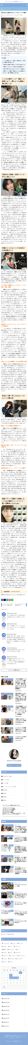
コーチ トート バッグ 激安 (9, 809)
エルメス (13, 943)
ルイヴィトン (17, 946)
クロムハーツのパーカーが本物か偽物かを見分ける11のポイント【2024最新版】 (21, 913)
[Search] (27, 5)
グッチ (18, 949)
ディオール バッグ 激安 (8, 810)
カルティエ (5, 955)
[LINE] (12, 600)
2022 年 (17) (6, 1014)
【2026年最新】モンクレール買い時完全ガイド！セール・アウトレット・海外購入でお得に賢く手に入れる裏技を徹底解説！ (21, 871)
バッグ (3, 16)
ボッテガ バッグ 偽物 (8, 812)
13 (14, 977)
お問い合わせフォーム (15, 1035)
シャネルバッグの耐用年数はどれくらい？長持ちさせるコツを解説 (20, 729)
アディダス (11, 958)
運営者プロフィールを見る (14, 765)
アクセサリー (10, 706)
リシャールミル (21, 955)
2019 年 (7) (6, 1026)
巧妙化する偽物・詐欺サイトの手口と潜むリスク (14, 64)
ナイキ (10, 946)
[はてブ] (7, 600)
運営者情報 (7, 1035)
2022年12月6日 (10, 634)
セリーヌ (4, 952)
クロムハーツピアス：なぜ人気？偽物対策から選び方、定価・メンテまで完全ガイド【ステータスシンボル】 (21, 895)
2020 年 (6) (6, 1022)
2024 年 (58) (6, 1006)
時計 (5, 790)
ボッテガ (4, 958)
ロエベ (10, 952)
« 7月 (4, 987)
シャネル (23, 594)
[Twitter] (5, 600)
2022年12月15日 (11, 613)
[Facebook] (2, 600)
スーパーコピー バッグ (8, 811)
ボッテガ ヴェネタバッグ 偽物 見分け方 (20, 922)
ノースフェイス (6, 943)
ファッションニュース (8, 679)
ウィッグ (6, 779)
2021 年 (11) (6, 1018)
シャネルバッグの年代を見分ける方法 (20, 737)
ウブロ (10, 961)
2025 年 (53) (6, 1002)
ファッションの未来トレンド (14, 1)
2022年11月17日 (11, 656)
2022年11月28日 (11, 648)
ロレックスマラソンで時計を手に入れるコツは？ (21, 904)
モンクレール (11, 949)
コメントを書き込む (14, 670)
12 (10, 977)
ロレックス (20, 943)
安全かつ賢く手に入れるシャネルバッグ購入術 (13, 68)
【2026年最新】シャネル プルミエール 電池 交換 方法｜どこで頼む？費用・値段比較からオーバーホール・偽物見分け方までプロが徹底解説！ (21, 684)
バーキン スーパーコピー (9, 808)
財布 (4, 796)
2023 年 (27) (6, 1010)
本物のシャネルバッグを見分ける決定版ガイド (13, 66)
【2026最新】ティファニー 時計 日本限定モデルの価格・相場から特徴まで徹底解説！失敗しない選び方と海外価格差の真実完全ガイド (21, 849)
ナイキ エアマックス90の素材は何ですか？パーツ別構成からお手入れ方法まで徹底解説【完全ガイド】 (21, 839)
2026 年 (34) (6, 998)
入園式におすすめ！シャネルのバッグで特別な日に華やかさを (20, 721)
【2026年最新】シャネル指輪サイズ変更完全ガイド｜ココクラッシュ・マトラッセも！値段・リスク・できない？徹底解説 (21, 710)
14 (17, 977)
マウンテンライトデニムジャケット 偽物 (21, 885)
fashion (4, 949)
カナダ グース (17, 952)
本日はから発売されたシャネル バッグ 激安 (10, 594)
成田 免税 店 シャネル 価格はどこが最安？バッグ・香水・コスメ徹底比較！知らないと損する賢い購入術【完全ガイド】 (20, 697)
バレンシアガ (19, 958)
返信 (16, 613)
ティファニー (12, 955)
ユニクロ (4, 961)
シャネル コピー (20, 291)
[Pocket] (10, 600)
